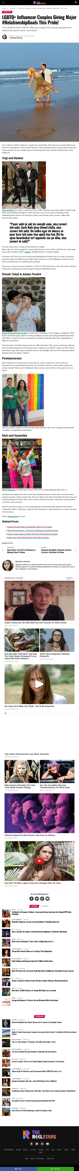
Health (59, 1150)
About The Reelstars (37, 1158)
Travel (73, 1150)
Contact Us (50, 1158)
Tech (47, 1150)
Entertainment (8, 1150)
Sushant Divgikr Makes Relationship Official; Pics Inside (29, 527)
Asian (40, 1152)
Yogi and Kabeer (8, 210)
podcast (28, 252)
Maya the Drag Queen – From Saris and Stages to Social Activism (32, 530)
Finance (41, 1150)
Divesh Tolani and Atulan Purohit (14, 333)
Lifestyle (33, 1150)
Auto (53, 1150)
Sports (66, 1150)
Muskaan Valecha (16, 38)
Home (26, 1158)
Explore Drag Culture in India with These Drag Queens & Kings (32, 534)
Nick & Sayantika (8, 490)
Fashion (18, 1150)
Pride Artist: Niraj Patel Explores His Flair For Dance (28, 537)
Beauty (25, 1150)
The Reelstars (13, 516)
